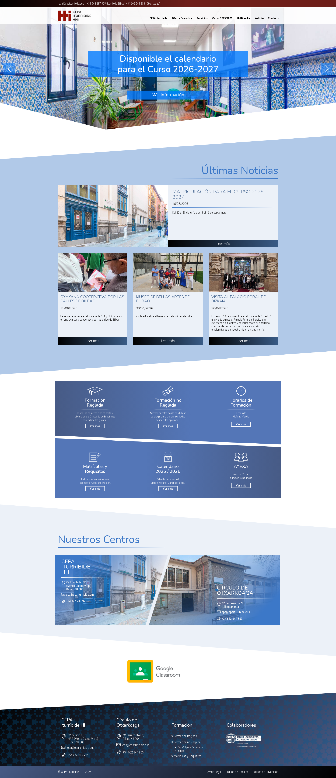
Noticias (259, 17)
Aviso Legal (214, 772)
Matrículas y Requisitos (187, 756)
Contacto (273, 17)
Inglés (181, 750)
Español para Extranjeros (190, 747)
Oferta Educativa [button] (182, 17)
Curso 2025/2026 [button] (222, 17)
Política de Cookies (237, 772)
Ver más (95, 426)
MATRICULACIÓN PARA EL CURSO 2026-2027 (219, 194)
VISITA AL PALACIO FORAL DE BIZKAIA (238, 299)
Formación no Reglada (187, 742)
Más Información (168, 95)
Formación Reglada (185, 736)
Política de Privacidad (265, 772)
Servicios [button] (202, 17)
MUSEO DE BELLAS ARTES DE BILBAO (163, 299)
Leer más (223, 244)
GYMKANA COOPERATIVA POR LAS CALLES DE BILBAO (92, 299)
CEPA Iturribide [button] (158, 17)
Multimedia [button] (243, 17)
